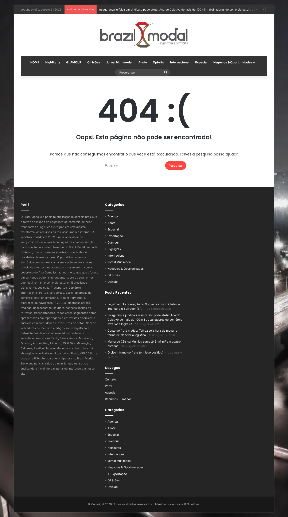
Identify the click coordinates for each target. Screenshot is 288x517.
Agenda (113, 216)
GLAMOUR (73, 62)
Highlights (52, 62)
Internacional (179, 62)
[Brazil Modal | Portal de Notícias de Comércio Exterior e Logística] (144, 35)
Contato (110, 379)
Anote (142, 62)
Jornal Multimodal (119, 62)
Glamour (113, 242)
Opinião (158, 62)
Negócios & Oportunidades (232, 62)
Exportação (115, 236)
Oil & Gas (93, 62)
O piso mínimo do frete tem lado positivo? (136, 352)
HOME (34, 62)
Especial (201, 62)
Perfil (108, 386)
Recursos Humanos (118, 399)
